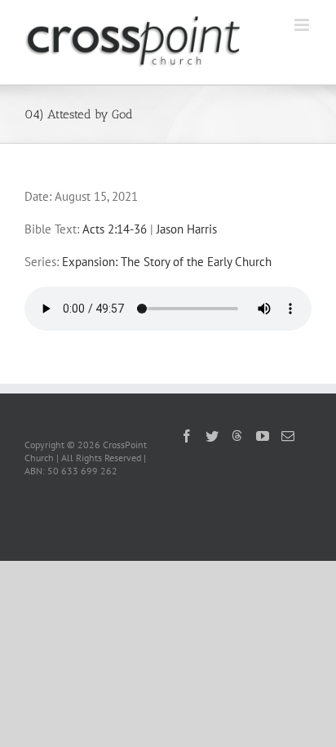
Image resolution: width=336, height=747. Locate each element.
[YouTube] (262, 435)
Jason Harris (187, 229)
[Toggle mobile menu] (303, 24)
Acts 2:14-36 (114, 229)
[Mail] (287, 435)
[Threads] (237, 435)
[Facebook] (186, 435)
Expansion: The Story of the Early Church (167, 261)
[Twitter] (212, 435)
